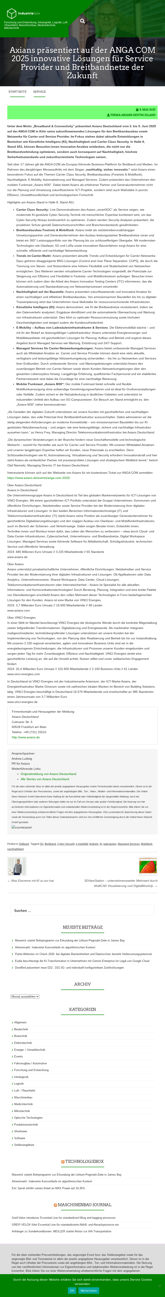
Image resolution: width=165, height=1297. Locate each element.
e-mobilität (82, 843)
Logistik (19, 1083)
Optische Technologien (28, 1117)
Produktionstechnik (26, 1124)
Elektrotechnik (23, 1043)
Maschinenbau (23, 1097)
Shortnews (20, 1131)
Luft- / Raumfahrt (24, 1090)
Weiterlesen (89, 1290)
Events (18, 1056)
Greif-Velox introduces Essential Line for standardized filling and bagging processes (64, 1217)
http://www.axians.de (26, 737)
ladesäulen (109, 843)
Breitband (50, 843)
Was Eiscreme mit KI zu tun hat (30, 880)
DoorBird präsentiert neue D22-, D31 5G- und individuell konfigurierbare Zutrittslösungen (69, 967)
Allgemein (20, 1022)
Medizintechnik (23, 1104)
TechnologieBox (84, 1161)
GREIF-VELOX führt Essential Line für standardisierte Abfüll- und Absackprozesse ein (65, 1224)
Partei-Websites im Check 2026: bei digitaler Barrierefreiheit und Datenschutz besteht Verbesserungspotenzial (83, 954)
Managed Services (129, 843)
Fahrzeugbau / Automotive (30, 1063)
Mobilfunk (146, 843)
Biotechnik (20, 1036)
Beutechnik (21, 1029)
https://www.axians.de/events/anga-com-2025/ (38, 478)
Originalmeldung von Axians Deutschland (48, 774)
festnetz (93, 843)
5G (41, 843)
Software (24, 843)
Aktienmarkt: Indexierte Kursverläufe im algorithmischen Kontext (55, 947)
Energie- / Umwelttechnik (29, 1049)
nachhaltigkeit (15, 849)
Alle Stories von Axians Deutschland (45, 779)
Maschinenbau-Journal (84, 1205)
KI (101, 843)
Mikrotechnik (22, 1111)
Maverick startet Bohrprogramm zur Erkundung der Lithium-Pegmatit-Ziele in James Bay (70, 940)
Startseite (17, 91)
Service (39, 91)
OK (72, 1290)
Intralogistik (21, 1077)
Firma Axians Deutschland (133, 115)
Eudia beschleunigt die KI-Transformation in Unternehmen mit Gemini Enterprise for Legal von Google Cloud (82, 961)
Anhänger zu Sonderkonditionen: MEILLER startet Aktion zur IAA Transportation (61, 1231)
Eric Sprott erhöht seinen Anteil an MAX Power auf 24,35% (48, 1188)
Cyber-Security (66, 843)
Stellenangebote (24, 1144)
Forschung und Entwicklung (31, 1070)
